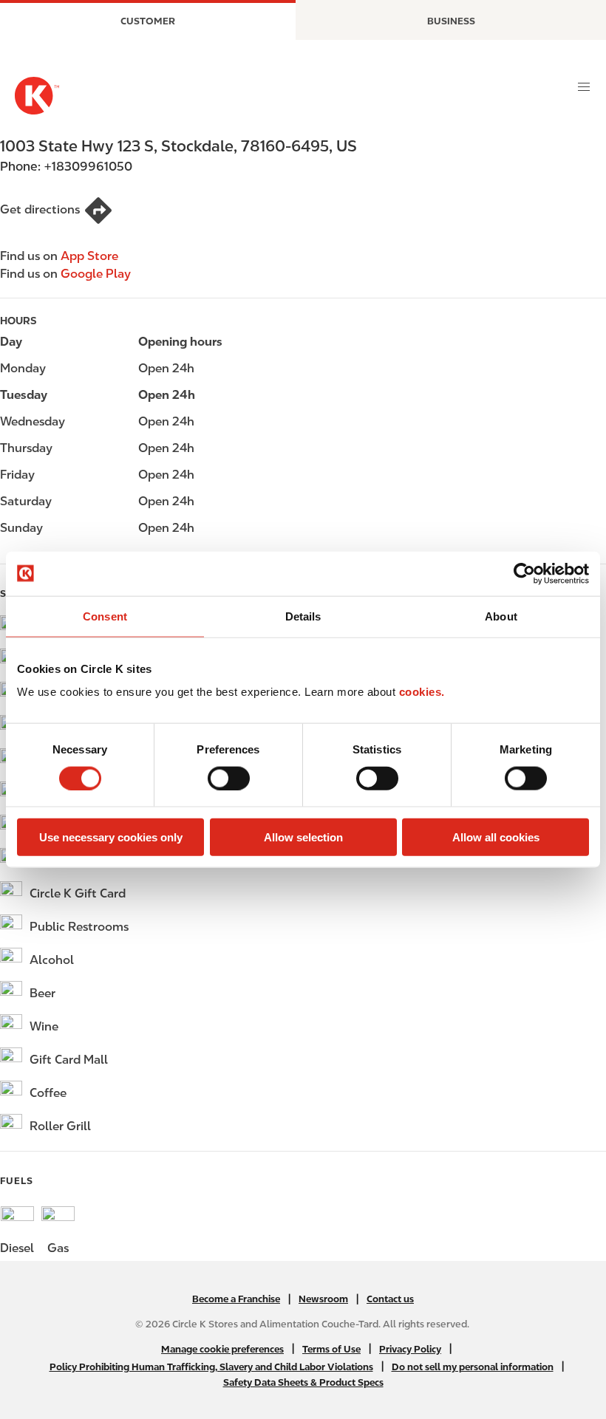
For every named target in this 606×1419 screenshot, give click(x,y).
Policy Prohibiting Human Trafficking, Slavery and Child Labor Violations (211, 1366)
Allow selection (303, 837)
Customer (147, 21)
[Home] (37, 95)
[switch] (229, 778)
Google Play (96, 274)
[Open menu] (583, 87)
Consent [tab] (105, 615)
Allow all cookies (495, 837)
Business (451, 21)
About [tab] (501, 615)
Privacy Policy (410, 1349)
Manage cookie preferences (222, 1349)
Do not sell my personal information (473, 1366)
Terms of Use (331, 1349)
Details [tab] (303, 615)
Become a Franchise (236, 1299)
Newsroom (323, 1299)
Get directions (40, 209)
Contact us (390, 1299)
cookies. (422, 691)
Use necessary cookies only (111, 837)
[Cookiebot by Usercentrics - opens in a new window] (524, 573)
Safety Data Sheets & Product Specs (303, 1382)
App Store (89, 256)
